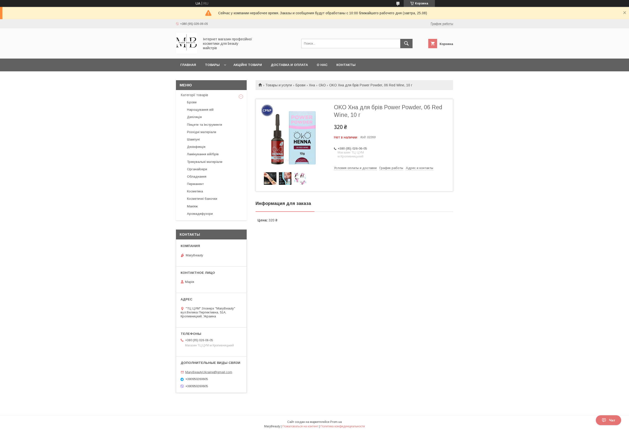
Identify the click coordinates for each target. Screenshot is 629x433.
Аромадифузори (200, 214)
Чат (612, 420)
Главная (188, 65)
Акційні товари (247, 65)
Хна (312, 85)
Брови (300, 85)
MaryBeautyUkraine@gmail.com (208, 372)
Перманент (195, 184)
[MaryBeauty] (186, 52)
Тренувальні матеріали (204, 162)
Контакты (346, 65)
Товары (212, 65)
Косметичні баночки (202, 199)
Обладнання (196, 176)
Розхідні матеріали (201, 132)
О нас (322, 65)
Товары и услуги (278, 85)
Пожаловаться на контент (300, 426)
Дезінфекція (196, 147)
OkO (322, 85)
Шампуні (193, 139)
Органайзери (197, 169)
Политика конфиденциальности (342, 426)
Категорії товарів (194, 95)
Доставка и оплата (289, 65)
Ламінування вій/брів (203, 154)
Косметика (195, 191)
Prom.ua (336, 422)
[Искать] (406, 43)
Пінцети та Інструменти (204, 124)
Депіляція (194, 117)
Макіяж (192, 206)
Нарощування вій (200, 109)
